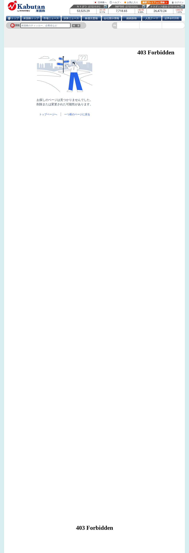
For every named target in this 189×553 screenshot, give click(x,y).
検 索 (76, 25)
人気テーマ (151, 18)
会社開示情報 (111, 18)
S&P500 (119, 6)
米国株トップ (31, 18)
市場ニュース (51, 18)
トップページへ (48, 114)
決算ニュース (71, 18)
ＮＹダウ (82, 6)
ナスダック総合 (158, 6)
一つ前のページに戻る (77, 114)
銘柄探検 (131, 18)
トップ (15, 18)
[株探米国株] (26, 6)
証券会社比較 (172, 18)
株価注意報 (91, 18)
